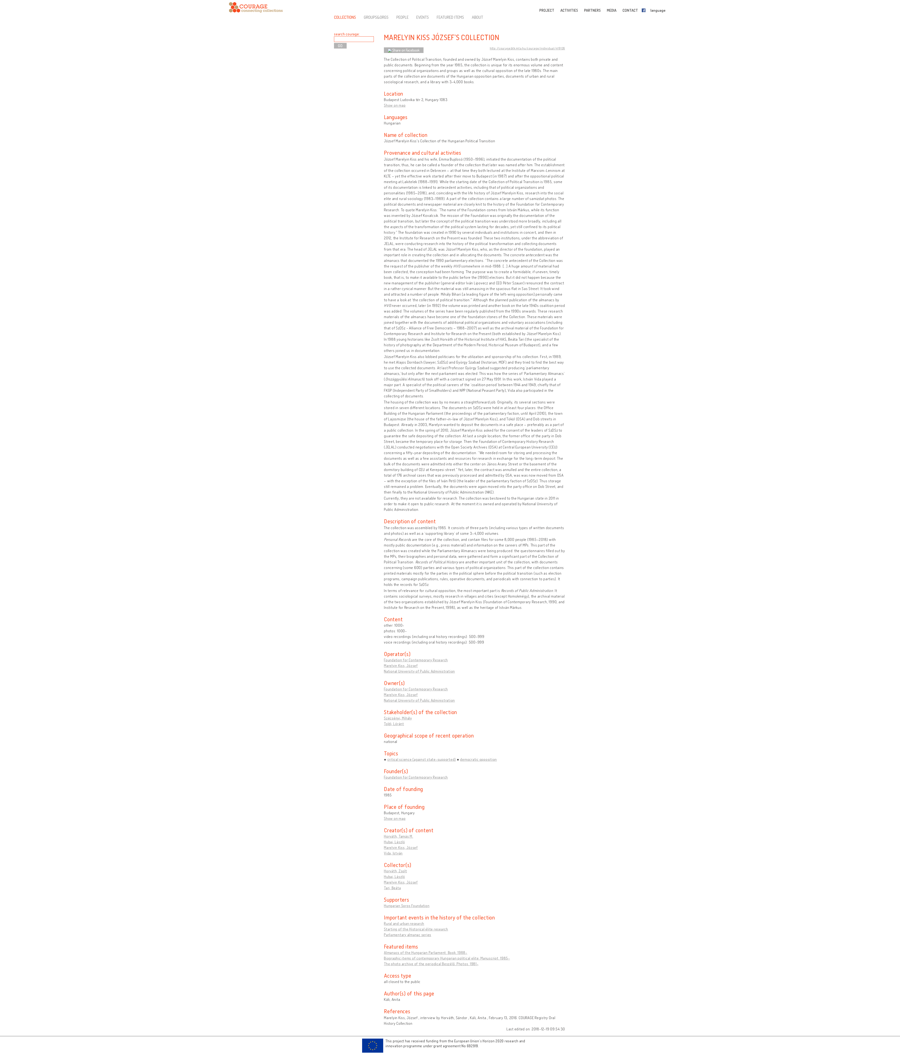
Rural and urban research (404, 923)
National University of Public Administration (419, 671)
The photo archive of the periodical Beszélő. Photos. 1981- (431, 963)
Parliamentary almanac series (407, 934)
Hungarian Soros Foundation (407, 905)
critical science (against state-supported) (421, 759)
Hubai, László (394, 842)
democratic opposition (478, 759)
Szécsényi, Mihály (398, 718)
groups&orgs (376, 17)
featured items (450, 17)
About (477, 17)
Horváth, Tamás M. (398, 836)
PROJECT (546, 10)
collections (345, 17)
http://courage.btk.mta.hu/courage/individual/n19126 (527, 48)
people (402, 17)
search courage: (347, 34)
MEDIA (611, 10)
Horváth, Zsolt (395, 871)
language (657, 10)
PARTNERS (592, 10)
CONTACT (630, 10)
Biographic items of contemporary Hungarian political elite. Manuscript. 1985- (447, 958)
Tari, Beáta (392, 887)
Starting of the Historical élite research (416, 929)
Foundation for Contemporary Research (416, 660)
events (422, 17)
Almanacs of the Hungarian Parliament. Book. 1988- (425, 952)
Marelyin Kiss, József (401, 665)
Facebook (644, 10)
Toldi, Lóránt (394, 723)
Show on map (394, 105)
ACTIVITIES (569, 10)
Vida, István (393, 853)
